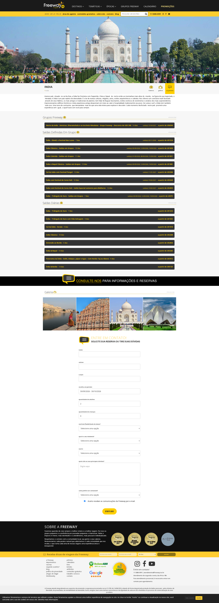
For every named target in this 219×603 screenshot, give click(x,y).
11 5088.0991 (155, 14)
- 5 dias (109, 243)
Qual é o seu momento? (86, 436)
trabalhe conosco (73, 574)
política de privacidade (54, 571)
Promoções (167, 6)
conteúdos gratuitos (86, 14)
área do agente (69, 14)
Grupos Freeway (130, 6)
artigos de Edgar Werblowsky (52, 575)
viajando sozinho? (52, 567)
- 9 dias (109, 219)
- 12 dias (109, 172)
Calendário (150, 6)
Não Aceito (190, 598)
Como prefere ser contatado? (88, 490)
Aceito (199, 598)
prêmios (70, 560)
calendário (70, 562)
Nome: (81, 350)
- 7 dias (109, 140)
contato (110, 14)
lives (68, 565)
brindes (69, 567)
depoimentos (51, 562)
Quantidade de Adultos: (87, 399)
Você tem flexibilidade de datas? (89, 424)
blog (117, 14)
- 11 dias (109, 156)
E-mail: (81, 375)
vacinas (49, 565)
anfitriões (70, 569)
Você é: (81, 449)
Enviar (166, 554)
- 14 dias (109, 125)
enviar (109, 511)
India (47, 91)
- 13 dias (109, 164)
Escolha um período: (85, 387)
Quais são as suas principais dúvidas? (91, 461)
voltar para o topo (172, 117)
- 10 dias (109, 148)
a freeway (49, 560)
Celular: (81, 362)
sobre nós (101, 14)
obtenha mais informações (48, 599)
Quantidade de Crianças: (87, 412)
